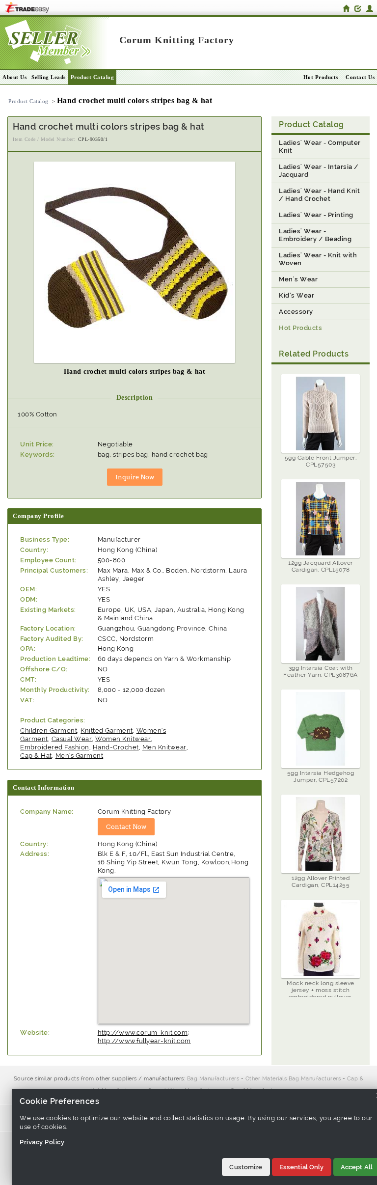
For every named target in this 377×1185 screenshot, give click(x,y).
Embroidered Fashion (54, 747)
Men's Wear (298, 279)
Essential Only (301, 1167)
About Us (14, 77)
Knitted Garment (107, 730)
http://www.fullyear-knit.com (144, 1041)
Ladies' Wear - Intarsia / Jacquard (319, 170)
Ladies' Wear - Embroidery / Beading (315, 235)
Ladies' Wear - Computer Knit (320, 146)
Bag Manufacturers (213, 1078)
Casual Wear (72, 739)
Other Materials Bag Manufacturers (293, 1078)
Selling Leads (48, 77)
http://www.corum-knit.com (143, 1032)
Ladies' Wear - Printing (316, 215)
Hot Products (320, 77)
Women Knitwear (123, 739)
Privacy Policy (42, 1142)
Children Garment (48, 730)
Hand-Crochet (116, 747)
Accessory (296, 311)
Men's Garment (79, 755)
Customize (245, 1167)
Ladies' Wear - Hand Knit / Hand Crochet (319, 194)
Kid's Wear (296, 295)
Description (134, 397)
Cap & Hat (36, 755)
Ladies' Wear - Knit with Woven (318, 259)
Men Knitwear (164, 747)
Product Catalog (92, 77)
